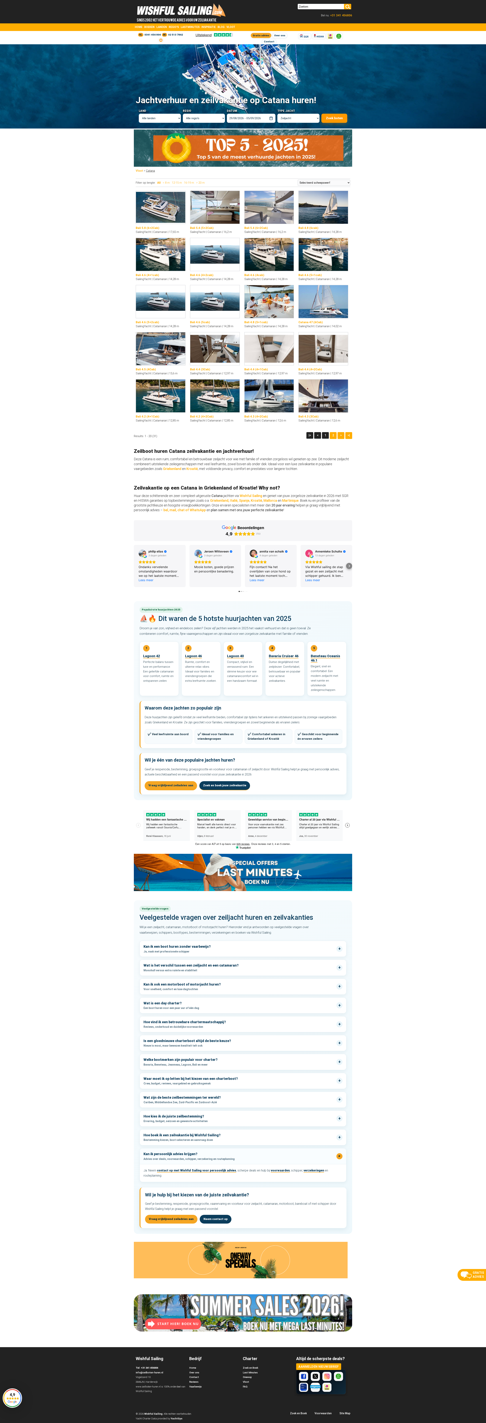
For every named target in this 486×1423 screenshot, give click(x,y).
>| (349, 435)
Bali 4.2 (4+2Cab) (202, 416)
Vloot (230, 27)
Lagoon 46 (193, 656)
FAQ (245, 1386)
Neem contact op (216, 1219)
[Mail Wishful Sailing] (161, 40)
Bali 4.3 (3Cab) (308, 416)
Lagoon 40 (235, 656)
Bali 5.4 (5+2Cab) (202, 228)
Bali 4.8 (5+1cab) (256, 322)
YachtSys (176, 1418)
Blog (221, 27)
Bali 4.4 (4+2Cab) (310, 369)
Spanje (244, 500)
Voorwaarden (323, 1413)
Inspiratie (208, 27)
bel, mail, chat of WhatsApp (184, 510)
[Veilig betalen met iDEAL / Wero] (330, 36)
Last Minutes (250, 1372)
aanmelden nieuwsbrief (318, 1366)
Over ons (279, 35)
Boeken (149, 27)
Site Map (344, 1413)
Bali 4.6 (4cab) (254, 275)
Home (138, 27)
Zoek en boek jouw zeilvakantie (224, 785)
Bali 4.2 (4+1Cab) (147, 416)
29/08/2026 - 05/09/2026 (245, 118)
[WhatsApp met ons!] (338, 36)
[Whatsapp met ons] (338, 1376)
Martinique (290, 500)
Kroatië (192, 469)
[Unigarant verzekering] (315, 1387)
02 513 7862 (175, 34)
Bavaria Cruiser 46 (283, 656)
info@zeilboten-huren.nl (149, 1372)
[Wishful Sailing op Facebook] (303, 1376)
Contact (269, 41)
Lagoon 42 (151, 656)
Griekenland (172, 469)
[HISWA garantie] (318, 36)
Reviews (193, 1381)
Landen (161, 27)
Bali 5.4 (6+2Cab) (256, 228)
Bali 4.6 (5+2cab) (147, 322)
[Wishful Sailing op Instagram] (326, 1376)
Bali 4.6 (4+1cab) (147, 275)
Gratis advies (261, 35)
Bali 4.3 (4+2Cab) (256, 416)
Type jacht (286, 110)
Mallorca (270, 500)
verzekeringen (314, 1170)
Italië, (234, 500)
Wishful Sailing (251, 496)
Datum (232, 110)
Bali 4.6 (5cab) (200, 322)
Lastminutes (190, 27)
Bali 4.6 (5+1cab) (310, 275)
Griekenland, (219, 500)
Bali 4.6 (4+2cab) (201, 275)
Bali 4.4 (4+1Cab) (256, 369)
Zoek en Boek (250, 1367)
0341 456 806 (152, 34)
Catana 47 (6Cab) (310, 322)
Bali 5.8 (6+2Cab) (147, 228)
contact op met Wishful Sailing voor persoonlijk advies (196, 1170)
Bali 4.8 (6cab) (308, 228)
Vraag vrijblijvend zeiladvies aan (170, 785)
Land (142, 110)
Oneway (247, 1377)
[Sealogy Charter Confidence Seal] (303, 1387)
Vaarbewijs (195, 1386)
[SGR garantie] (304, 36)
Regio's (174, 27)
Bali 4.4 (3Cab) (200, 369)
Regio (187, 110)
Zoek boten (334, 118)
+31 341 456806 (340, 15)
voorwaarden (280, 1170)
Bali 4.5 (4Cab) (146, 369)
